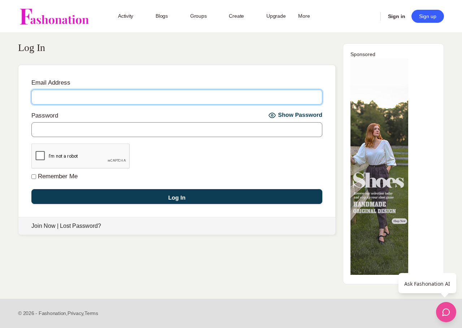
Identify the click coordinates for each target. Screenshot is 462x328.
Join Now (43, 226)
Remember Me (57, 176)
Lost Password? (80, 226)
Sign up (427, 16)
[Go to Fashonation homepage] (54, 16)
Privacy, (75, 313)
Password (44, 115)
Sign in (396, 16)
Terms (91, 313)
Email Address (50, 82)
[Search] (370, 16)
